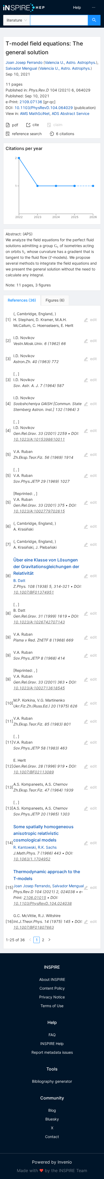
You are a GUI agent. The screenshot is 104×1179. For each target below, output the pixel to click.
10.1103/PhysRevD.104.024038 (42, 903)
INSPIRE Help (52, 1043)
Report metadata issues (52, 1052)
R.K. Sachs (47, 847)
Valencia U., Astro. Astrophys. (70, 62)
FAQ (52, 1034)
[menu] (79, 7)
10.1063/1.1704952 (31, 859)
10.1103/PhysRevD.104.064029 (43, 107)
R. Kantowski (24, 847)
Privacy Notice (52, 997)
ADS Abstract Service (70, 113)
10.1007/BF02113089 (33, 772)
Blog (52, 1110)
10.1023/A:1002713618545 (39, 688)
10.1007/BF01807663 (33, 927)
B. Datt (19, 580)
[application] (52, 188)
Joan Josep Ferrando (24, 62)
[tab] (22, 300)
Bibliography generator (52, 1081)
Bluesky (52, 1119)
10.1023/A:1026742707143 (39, 622)
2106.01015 (34, 897)
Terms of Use (52, 1005)
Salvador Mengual (21, 68)
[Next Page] (49, 940)
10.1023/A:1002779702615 (39, 511)
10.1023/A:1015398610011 (39, 439)
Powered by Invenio (52, 1162)
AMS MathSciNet (35, 113)
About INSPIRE (52, 979)
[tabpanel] (52, 627)
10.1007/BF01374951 (33, 592)
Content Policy (52, 988)
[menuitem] (77, 7)
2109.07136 (30, 101)
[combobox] (59, 20)
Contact (52, 1136)
